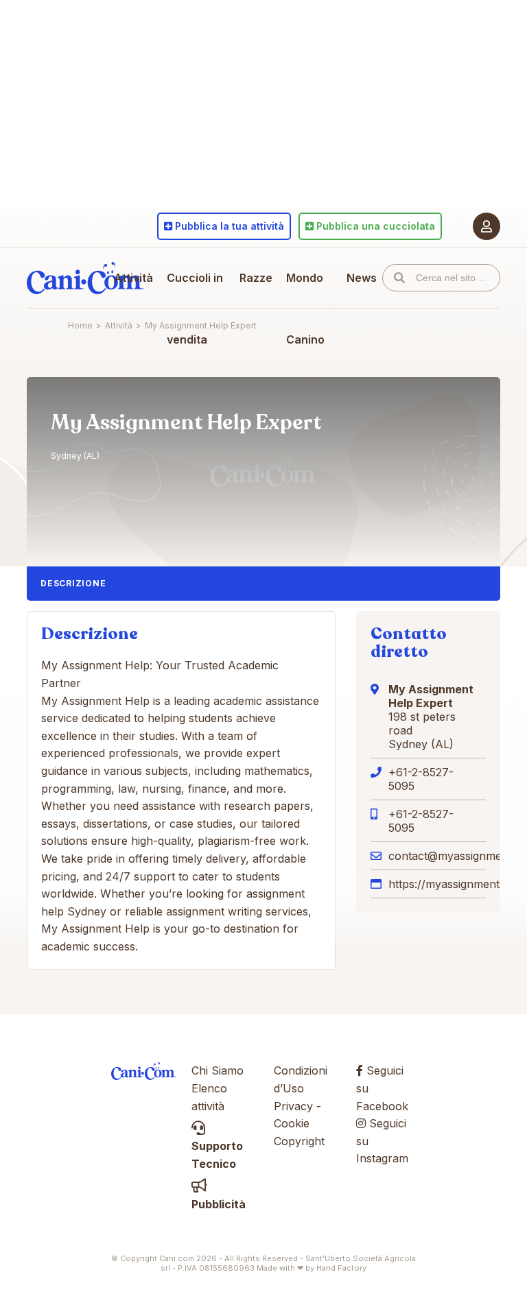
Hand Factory (341, 1268)
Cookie (291, 1123)
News (362, 278)
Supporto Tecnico (217, 1155)
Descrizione (73, 583)
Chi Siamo (217, 1070)
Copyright (299, 1141)
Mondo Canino (305, 308)
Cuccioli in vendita (195, 308)
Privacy (293, 1106)
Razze (255, 278)
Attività (133, 278)
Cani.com (85, 278)
